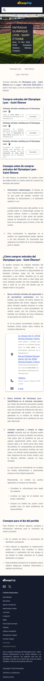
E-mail (20, 389)
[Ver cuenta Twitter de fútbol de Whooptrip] (10, 587)
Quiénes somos (8, 677)
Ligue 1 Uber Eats (22, 74)
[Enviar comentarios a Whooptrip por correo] (5, 587)
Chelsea (6, 627)
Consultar (32, 116)
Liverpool (6, 616)
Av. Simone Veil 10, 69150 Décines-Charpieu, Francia (29, 337)
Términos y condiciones (11, 673)
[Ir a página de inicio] (21, 2)
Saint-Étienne (29, 69)
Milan (5, 620)
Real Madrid (7, 597)
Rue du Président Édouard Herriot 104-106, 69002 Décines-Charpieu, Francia (29, 359)
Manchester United (10, 608)
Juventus (6, 612)
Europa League (8, 639)
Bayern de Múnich (9, 605)
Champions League (10, 635)
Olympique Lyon (15, 69)
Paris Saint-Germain (10, 624)
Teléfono (21, 378)
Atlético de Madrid (9, 631)
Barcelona (6, 601)
